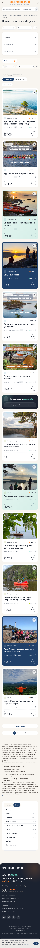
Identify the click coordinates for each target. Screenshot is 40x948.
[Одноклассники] (14, 917)
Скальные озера (11, 275)
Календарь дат (20, 79)
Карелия (10, 170)
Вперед (28, 733)
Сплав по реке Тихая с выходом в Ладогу (19, 224)
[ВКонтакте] (4, 917)
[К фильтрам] (3, 66)
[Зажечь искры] (36, 867)
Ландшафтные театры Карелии (18, 496)
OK (36, 943)
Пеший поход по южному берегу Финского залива (19, 650)
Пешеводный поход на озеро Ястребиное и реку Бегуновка (17, 598)
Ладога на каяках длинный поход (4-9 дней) (19, 325)
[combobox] (19, 9)
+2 (15, 127)
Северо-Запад (12, 118)
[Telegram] (9, 917)
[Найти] (36, 9)
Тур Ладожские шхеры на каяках (19, 173)
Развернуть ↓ (6, 796)
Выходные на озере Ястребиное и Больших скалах (19, 445)
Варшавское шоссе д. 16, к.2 (11, 908)
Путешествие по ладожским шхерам (17, 377)
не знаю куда (28, 399)
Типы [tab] (17, 805)
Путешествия (8, 79)
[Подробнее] (33, 133)
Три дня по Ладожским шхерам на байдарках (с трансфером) (19, 122)
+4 (15, 229)
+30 (21, 382)
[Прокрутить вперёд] (36, 27)
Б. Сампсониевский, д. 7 (9, 898)
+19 (16, 177)
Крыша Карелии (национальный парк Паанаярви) (18, 702)
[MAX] (18, 917)
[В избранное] (34, 92)
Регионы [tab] (9, 805)
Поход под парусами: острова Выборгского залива (18, 546)
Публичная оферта (20, 930)
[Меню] (2, 2)
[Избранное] (37, 2)
